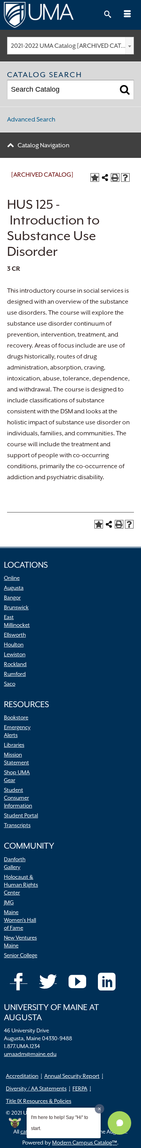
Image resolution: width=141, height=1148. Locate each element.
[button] (119, 1123)
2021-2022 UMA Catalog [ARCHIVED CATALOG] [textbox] (72, 45)
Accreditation (22, 1076)
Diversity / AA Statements (36, 1088)
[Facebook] (18, 981)
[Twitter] (48, 981)
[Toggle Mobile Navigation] (127, 15)
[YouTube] (77, 981)
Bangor (12, 597)
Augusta (14, 588)
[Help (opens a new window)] (125, 177)
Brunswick (16, 607)
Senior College (20, 955)
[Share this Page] (105, 177)
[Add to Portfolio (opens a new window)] (94, 177)
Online (12, 578)
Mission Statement (16, 758)
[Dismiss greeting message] (99, 1109)
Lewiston (14, 654)
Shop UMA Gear (17, 776)
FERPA (79, 1088)
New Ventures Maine (20, 941)
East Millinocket (17, 621)
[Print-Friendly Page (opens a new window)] (115, 177)
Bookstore (16, 717)
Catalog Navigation (43, 145)
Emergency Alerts (17, 731)
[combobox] (70, 45)
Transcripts (17, 825)
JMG (9, 902)
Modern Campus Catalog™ (84, 1142)
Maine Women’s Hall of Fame (20, 920)
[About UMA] (70, 15)
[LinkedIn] (106, 981)
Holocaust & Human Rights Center (21, 885)
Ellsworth (15, 635)
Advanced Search (31, 119)
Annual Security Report (71, 1076)
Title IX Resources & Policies (38, 1101)
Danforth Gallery (14, 863)
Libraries (14, 745)
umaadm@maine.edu (30, 1054)
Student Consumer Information (18, 798)
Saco (9, 684)
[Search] (125, 90)
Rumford (15, 674)
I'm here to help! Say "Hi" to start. (59, 1123)
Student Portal (21, 815)
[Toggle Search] (108, 15)
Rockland (15, 664)
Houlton (14, 644)
